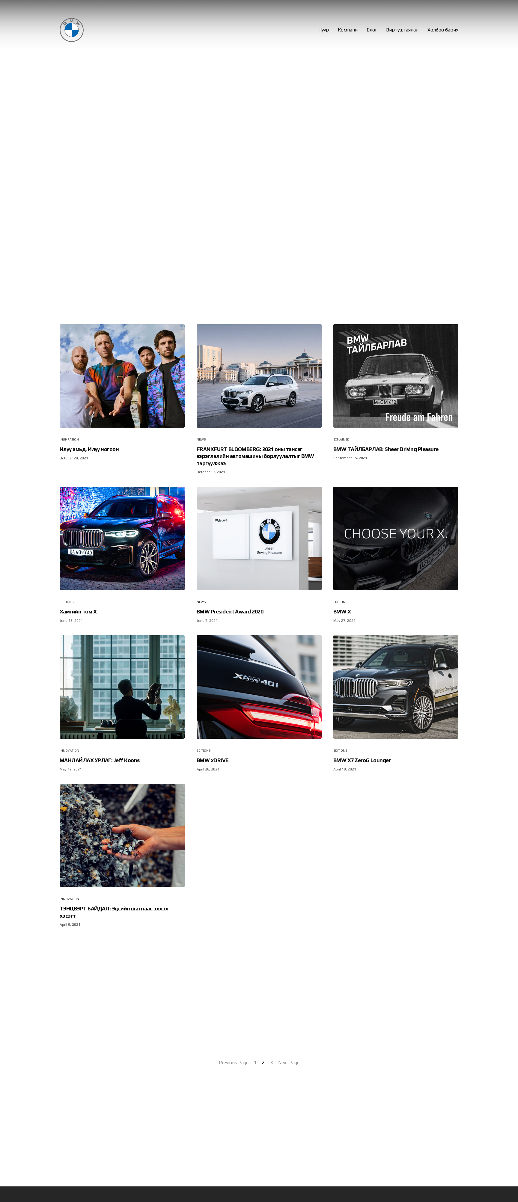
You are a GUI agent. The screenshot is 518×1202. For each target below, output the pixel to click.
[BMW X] (395, 538)
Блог (372, 30)
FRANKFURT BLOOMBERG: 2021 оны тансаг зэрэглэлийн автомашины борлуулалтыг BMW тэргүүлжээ (255, 456)
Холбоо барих (442, 30)
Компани (348, 30)
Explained (341, 439)
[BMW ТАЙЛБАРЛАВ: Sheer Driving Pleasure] (395, 376)
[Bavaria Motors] (72, 30)
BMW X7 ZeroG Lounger (362, 760)
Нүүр (323, 30)
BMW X (342, 612)
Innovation (69, 750)
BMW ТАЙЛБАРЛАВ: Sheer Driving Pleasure (385, 449)
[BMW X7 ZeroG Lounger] (395, 687)
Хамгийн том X (78, 612)
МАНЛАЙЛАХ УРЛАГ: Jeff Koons (99, 760)
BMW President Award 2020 (230, 612)
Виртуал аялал (402, 30)
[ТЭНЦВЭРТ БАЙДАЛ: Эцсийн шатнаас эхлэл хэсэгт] (122, 835)
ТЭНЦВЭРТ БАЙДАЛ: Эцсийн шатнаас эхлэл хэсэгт (114, 912)
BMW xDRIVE (213, 760)
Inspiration (69, 439)
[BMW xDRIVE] (259, 687)
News (201, 439)
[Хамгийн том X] (122, 538)
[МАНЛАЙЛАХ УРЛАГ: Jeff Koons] (122, 687)
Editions (67, 602)
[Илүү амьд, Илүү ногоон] (122, 376)
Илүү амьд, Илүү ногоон (89, 449)
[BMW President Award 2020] (259, 538)
